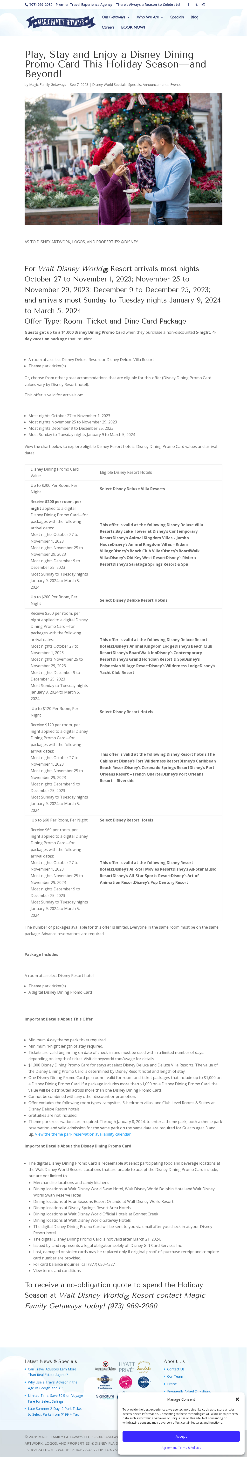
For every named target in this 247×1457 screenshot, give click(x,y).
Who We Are (148, 17)
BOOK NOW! (133, 28)
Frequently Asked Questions (189, 1391)
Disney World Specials (109, 84)
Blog (194, 17)
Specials (177, 17)
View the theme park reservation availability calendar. (83, 1134)
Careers (108, 28)
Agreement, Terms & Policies (181, 1448)
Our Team (175, 1376)
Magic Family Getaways (47, 84)
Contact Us (176, 1369)
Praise (172, 1384)
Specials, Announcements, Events (154, 84)
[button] (237, 1399)
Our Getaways (113, 17)
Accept (181, 1436)
